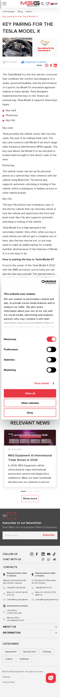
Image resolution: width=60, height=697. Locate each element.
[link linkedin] (43, 554)
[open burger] (4, 4)
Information (11, 632)
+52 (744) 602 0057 (15, 619)
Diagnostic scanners (36, 62)
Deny (30, 412)
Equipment (10, 651)
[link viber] (43, 559)
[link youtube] (48, 554)
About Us (9, 626)
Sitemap (6, 677)
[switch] (51, 349)
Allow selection (30, 403)
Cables (9, 659)
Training (46, 651)
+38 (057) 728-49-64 (16, 587)
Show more (30, 498)
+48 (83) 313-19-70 (43, 587)
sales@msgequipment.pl (46, 599)
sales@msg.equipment (17, 599)
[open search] (42, 4)
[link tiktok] (54, 554)
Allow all (30, 393)
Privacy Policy (8, 682)
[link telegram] (54, 559)
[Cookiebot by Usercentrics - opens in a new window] (42, 282)
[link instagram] (31, 554)
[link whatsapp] (48, 559)
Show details (41, 383)
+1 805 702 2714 (14, 611)
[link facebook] (37, 554)
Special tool (29, 651)
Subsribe (49, 535)
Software (24, 659)
